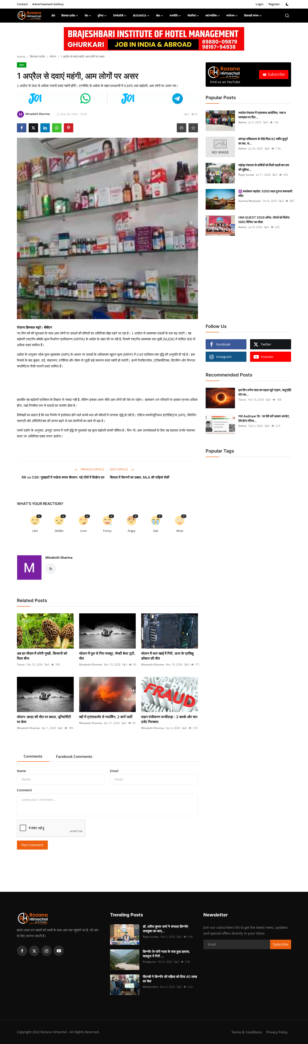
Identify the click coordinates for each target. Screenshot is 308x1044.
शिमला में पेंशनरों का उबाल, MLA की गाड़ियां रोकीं (139, 477)
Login (259, 4)
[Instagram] (46, 951)
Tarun (21, 664)
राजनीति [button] (174, 15)
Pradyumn (149, 962)
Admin (242, 122)
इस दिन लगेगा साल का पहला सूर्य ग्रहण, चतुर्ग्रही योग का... (264, 392)
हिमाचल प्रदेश (37, 56)
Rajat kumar (246, 175)
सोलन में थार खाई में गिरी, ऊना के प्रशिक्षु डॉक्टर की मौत (167, 656)
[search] (287, 16)
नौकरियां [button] (191, 15)
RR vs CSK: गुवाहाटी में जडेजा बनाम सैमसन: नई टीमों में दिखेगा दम (63, 477)
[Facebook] (22, 951)
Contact (22, 4)
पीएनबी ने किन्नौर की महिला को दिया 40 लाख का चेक (170, 978)
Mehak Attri (150, 987)
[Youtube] (58, 951)
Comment (24, 790)
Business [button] (139, 15)
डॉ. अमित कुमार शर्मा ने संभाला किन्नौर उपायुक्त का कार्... (165, 928)
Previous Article (92, 469)
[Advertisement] (115, 383)
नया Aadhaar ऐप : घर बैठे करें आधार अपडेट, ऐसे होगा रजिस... (264, 418)
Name (21, 771)
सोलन (53, 56)
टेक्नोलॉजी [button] (118, 15)
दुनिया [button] (100, 15)
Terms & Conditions (246, 1032)
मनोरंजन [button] (230, 15)
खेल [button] (158, 15)
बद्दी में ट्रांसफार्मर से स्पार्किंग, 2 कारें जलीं (105, 717)
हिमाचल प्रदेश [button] (68, 15)
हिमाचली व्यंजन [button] (251, 15)
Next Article (119, 469)
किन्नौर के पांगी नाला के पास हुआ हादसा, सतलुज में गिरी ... (166, 953)
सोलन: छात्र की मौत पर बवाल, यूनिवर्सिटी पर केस (44, 719)
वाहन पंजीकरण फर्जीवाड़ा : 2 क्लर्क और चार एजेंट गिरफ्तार (169, 719)
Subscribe (276, 74)
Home (21, 56)
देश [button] (86, 15)
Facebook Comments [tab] (74, 756)
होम (53, 15)
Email (114, 771)
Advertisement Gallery (48, 4)
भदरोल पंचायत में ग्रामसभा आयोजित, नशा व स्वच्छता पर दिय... (262, 115)
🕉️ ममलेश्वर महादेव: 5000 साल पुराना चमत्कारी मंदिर (265, 193)
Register (274, 4)
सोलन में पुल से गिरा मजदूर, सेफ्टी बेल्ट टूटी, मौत (107, 656)
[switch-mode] (287, 4)
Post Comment (32, 845)
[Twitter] (34, 951)
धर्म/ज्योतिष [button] (211, 15)
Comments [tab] (33, 756)
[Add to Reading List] (193, 127)
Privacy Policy (277, 1032)
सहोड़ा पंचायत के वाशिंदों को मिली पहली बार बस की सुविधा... (263, 167)
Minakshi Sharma (58, 557)
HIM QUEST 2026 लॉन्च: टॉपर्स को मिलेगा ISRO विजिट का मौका (264, 219)
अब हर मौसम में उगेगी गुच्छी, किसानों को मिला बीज (42, 656)
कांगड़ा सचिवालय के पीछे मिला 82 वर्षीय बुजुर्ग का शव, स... (263, 141)
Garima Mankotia (249, 201)
